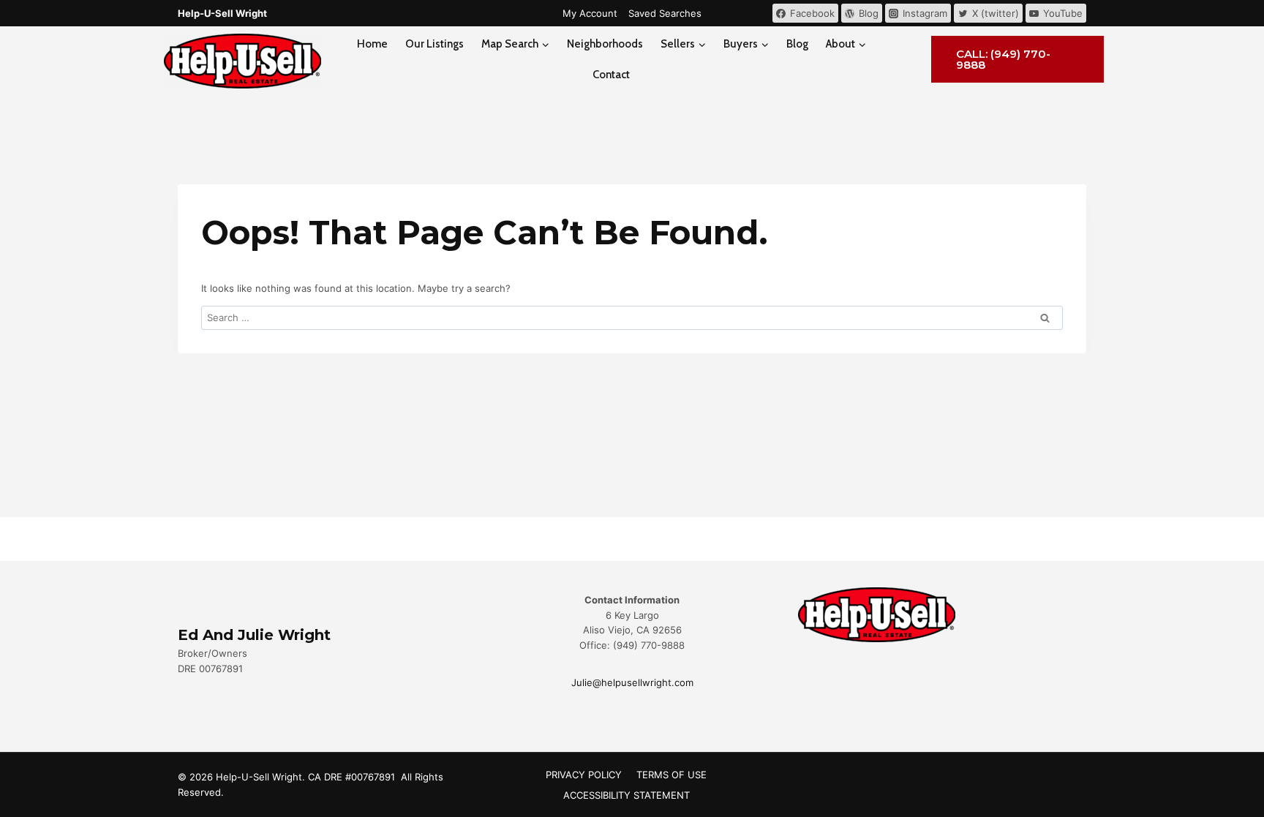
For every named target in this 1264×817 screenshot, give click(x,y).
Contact (611, 74)
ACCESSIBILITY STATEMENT (626, 795)
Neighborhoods (605, 43)
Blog (797, 43)
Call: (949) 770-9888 (1003, 59)
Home (372, 43)
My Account (590, 13)
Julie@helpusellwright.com (632, 682)
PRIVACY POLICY (584, 774)
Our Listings (434, 43)
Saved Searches (664, 13)
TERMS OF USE (671, 774)
